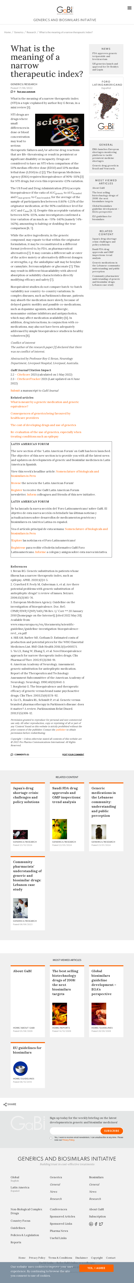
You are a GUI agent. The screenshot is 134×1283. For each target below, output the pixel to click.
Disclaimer (81, 1257)
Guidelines (18, 1228)
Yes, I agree (96, 1268)
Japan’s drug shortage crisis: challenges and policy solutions (104, 241)
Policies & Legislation (25, 1235)
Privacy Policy (68, 1140)
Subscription (97, 1216)
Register (16, 490)
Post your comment (26, 92)
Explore (17, 540)
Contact (111, 1257)
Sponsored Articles (62, 1216)
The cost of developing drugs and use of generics (43, 425)
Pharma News (59, 1231)
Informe (40, 552)
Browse (16, 483)
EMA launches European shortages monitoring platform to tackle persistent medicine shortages (105, 155)
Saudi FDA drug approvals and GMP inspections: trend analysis (103, 254)
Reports (16, 1242)
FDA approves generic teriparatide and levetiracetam (104, 56)
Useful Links (58, 1238)
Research (31, 32)
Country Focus (20, 1221)
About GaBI (98, 187)
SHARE (11, 1104)
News (53, 1191)
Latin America (20, 1189)
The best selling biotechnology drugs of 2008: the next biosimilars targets (105, 197)
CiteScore (23, 374)
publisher (61, 729)
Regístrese (18, 547)
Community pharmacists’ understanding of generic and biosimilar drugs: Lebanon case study (106, 280)
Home (7, 32)
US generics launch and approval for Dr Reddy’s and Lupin (105, 66)
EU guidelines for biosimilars (102, 218)
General (55, 1184)
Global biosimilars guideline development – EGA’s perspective (105, 208)
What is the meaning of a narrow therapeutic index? (66, 32)
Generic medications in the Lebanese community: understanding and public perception (106, 267)
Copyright (97, 1257)
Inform (31, 494)
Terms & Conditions (60, 1257)
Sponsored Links (61, 1223)
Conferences (58, 1209)
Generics (18, 32)
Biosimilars (96, 1177)
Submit (15, 390)
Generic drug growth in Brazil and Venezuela (105, 167)
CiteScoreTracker (29, 379)
